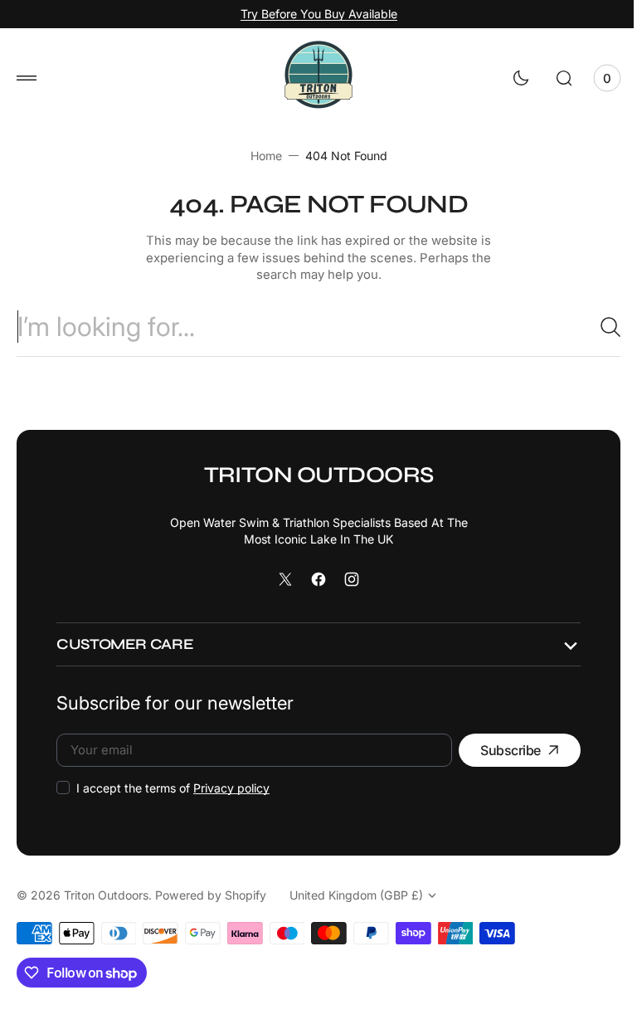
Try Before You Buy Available (312, 14)
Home (259, 156)
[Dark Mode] (508, 78)
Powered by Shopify (210, 895)
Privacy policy (231, 788)
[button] (26, 78)
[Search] (591, 327)
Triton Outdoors (106, 895)
